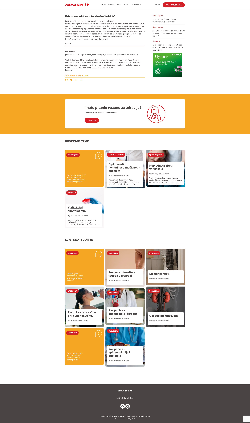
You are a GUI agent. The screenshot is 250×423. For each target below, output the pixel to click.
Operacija (156, 41)
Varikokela (72, 192)
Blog (126, 5)
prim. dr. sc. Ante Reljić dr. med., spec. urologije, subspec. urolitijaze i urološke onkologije (101, 54)
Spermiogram (158, 15)
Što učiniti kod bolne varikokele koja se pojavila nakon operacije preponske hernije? (169, 33)
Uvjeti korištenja (119, 416)
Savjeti (103, 5)
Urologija (72, 253)
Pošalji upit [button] (92, 120)
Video (119, 5)
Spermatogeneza (155, 154)
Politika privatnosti (131, 416)
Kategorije (136, 5)
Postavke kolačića (144, 416)
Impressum (109, 416)
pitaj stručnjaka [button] (174, 5)
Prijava (157, 5)
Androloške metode (116, 154)
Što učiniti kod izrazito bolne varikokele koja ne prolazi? (164, 20)
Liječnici (111, 5)
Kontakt (102, 416)
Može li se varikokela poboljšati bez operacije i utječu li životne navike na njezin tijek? (168, 47)
